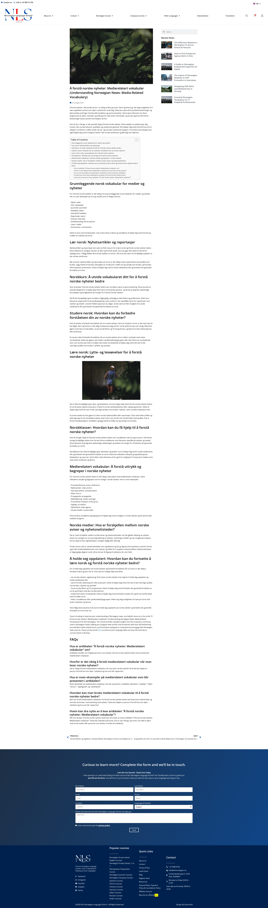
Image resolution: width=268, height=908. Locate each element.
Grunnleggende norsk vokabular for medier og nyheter (91, 143)
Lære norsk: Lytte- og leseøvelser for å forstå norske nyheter (93, 153)
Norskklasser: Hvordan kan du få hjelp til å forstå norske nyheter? (95, 156)
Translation (230, 16)
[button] (246, 16)
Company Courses (137, 16)
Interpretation (202, 16)
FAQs (73, 166)
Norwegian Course (103, 16)
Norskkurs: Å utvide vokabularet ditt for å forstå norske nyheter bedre (96, 148)
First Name (79, 786)
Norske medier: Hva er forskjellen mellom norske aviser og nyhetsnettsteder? (99, 161)
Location (78, 803)
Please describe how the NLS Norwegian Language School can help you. (103, 812)
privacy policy (104, 825)
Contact (74, 16)
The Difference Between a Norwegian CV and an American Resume (185, 45)
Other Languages (171, 16)
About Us (47, 16)
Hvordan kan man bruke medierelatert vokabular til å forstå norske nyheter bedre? (100, 175)
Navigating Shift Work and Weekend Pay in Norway (184, 88)
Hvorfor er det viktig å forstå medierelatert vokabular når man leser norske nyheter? (100, 171)
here (100, 630)
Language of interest (143, 803)
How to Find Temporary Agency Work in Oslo (185, 54)
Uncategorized (77, 103)
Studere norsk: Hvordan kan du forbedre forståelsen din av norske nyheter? (98, 151)
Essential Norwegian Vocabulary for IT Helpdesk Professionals (184, 99)
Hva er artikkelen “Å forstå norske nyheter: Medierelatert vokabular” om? (96, 168)
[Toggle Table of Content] (135, 140)
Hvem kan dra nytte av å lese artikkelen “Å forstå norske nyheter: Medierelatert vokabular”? (102, 177)
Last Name (139, 786)
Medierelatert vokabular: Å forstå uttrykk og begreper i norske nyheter (96, 158)
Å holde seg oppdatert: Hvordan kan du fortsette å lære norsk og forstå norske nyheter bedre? (105, 163)
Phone (137, 794)
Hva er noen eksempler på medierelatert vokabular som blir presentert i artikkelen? (100, 173)
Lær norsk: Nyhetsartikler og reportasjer (86, 145)
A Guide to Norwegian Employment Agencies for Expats (185, 66)
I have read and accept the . (93, 825)
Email (77, 794)
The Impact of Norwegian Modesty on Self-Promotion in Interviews (185, 77)
